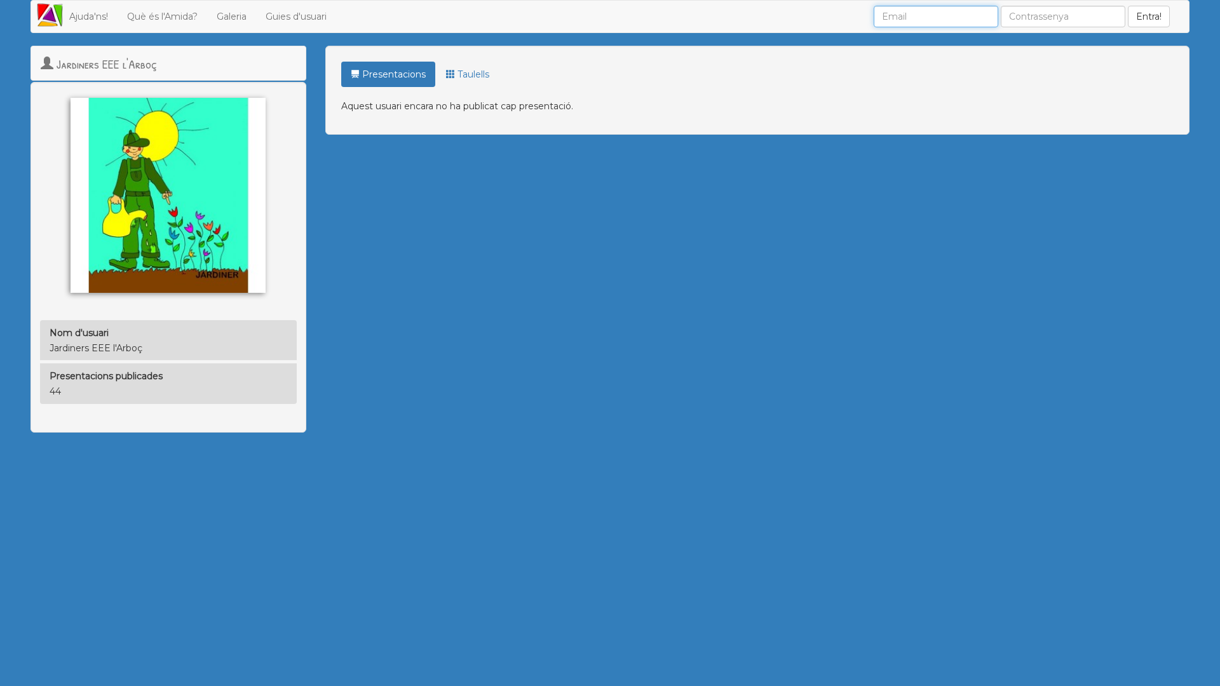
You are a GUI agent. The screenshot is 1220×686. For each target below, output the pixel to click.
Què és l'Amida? (162, 16)
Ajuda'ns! (88, 16)
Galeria (232, 16)
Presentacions (393, 74)
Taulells (472, 74)
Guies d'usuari (296, 16)
